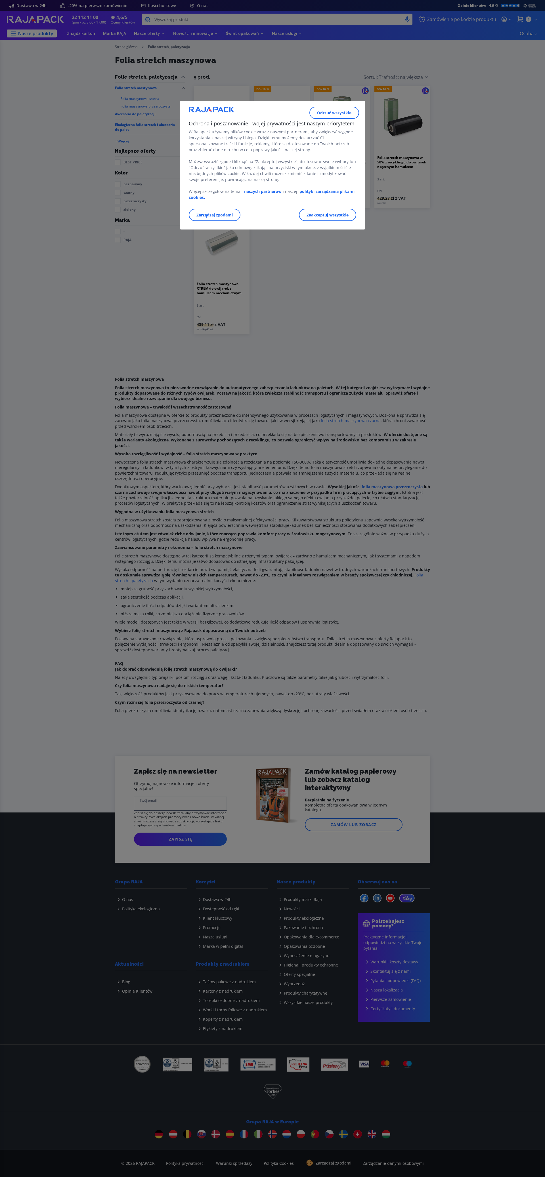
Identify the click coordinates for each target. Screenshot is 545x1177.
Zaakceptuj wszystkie (328, 215)
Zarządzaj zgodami (214, 215)
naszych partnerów (263, 191)
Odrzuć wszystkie (334, 112)
